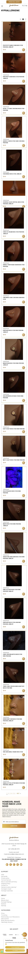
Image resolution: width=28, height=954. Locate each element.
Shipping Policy (5, 883)
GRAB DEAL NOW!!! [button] (14, 2)
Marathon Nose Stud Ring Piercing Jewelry (13, 364)
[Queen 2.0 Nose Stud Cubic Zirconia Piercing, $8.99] (14, 127)
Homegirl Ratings (6, 902)
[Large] (20, 19)
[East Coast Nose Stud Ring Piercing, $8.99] (14, 415)
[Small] (23, 19)
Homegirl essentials (7, 891)
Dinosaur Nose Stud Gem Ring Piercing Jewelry (12, 623)
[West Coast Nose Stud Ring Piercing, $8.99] (14, 446)
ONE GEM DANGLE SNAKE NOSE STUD (13, 752)
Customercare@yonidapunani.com (14, 854)
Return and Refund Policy (9, 882)
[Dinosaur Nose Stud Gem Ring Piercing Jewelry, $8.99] (14, 608)
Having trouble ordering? (8, 887)
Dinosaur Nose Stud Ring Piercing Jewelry (13, 331)
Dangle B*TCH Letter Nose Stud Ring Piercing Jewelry (14, 783)
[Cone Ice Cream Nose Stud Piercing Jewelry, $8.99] (14, 218)
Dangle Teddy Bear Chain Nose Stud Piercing (13, 265)
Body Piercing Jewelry (7, 920)
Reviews (3, 904)
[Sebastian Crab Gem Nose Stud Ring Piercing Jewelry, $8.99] (14, 542)
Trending (4, 915)
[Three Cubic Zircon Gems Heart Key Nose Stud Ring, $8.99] (14, 672)
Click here (18, 857)
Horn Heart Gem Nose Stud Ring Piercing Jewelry (12, 719)
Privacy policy (5, 878)
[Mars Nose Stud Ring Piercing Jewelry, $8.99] (14, 510)
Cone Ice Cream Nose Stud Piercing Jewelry (13, 232)
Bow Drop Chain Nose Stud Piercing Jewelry (13, 77)
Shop (3, 913)
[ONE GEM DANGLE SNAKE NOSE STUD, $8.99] (14, 738)
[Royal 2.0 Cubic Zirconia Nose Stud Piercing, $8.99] (14, 95)
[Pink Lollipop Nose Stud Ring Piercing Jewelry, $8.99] (14, 575)
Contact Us (4, 885)
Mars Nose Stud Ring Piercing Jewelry (12, 524)
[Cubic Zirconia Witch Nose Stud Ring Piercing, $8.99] (14, 640)
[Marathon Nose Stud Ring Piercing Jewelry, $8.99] (14, 349)
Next (18, 793)
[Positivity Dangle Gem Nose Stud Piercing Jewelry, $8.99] (14, 31)
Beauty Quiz (5, 900)
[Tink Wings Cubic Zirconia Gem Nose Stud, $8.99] (14, 283)
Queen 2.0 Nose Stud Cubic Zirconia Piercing (13, 142)
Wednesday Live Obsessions (10, 917)
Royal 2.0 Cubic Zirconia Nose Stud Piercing (13, 109)
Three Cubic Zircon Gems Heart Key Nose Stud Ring (13, 687)
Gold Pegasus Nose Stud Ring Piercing (12, 492)
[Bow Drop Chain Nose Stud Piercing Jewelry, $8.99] (14, 63)
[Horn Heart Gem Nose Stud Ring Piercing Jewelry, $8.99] (14, 705)
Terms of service (6, 880)
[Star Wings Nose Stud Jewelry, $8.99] (14, 160)
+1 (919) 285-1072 (14, 849)
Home (3, 898)
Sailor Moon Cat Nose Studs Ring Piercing (13, 396)
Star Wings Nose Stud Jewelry (12, 174)
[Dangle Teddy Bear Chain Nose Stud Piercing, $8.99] (14, 250)
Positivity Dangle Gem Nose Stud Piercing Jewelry (13, 46)
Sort (24, 934)
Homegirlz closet (6, 889)
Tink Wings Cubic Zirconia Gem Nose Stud (13, 298)
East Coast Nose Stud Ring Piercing (14, 429)
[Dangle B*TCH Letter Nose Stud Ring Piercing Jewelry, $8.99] (14, 769)
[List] (25, 19)
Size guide (4, 876)
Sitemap (3, 905)
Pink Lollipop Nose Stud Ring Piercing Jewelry (12, 590)
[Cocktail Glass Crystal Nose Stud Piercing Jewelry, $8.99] (14, 188)
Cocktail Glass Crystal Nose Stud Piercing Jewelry (13, 202)
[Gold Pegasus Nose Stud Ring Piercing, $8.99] (14, 477)
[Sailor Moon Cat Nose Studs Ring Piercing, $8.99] (14, 382)
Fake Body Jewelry (6, 922)
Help (2, 874)
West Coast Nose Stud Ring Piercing (14, 460)
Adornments (5, 918)
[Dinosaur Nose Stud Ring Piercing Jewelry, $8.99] (14, 316)
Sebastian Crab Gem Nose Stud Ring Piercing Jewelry (14, 557)
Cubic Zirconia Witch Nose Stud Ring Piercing (12, 655)
